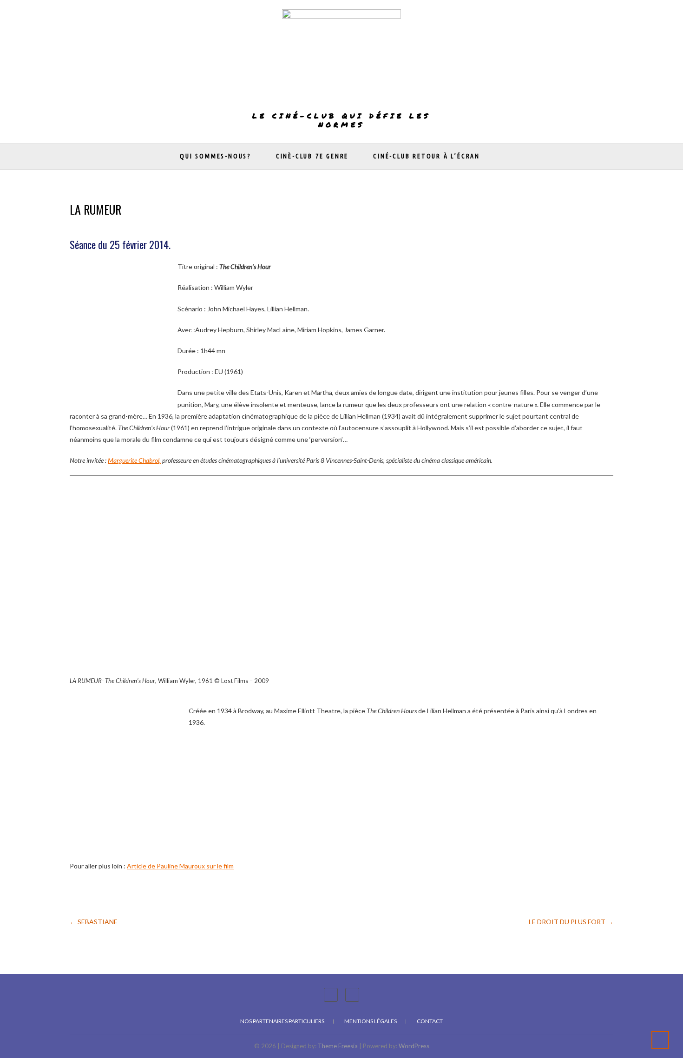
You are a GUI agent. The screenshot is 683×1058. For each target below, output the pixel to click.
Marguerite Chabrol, (134, 460)
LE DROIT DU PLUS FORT (571, 922)
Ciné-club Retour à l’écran (426, 156)
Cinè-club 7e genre (312, 156)
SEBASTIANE (94, 922)
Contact (430, 1021)
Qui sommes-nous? (215, 156)
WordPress (414, 1046)
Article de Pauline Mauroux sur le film (180, 866)
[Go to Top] (660, 1040)
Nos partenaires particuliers (282, 1021)
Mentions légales (370, 1021)
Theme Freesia (338, 1046)
